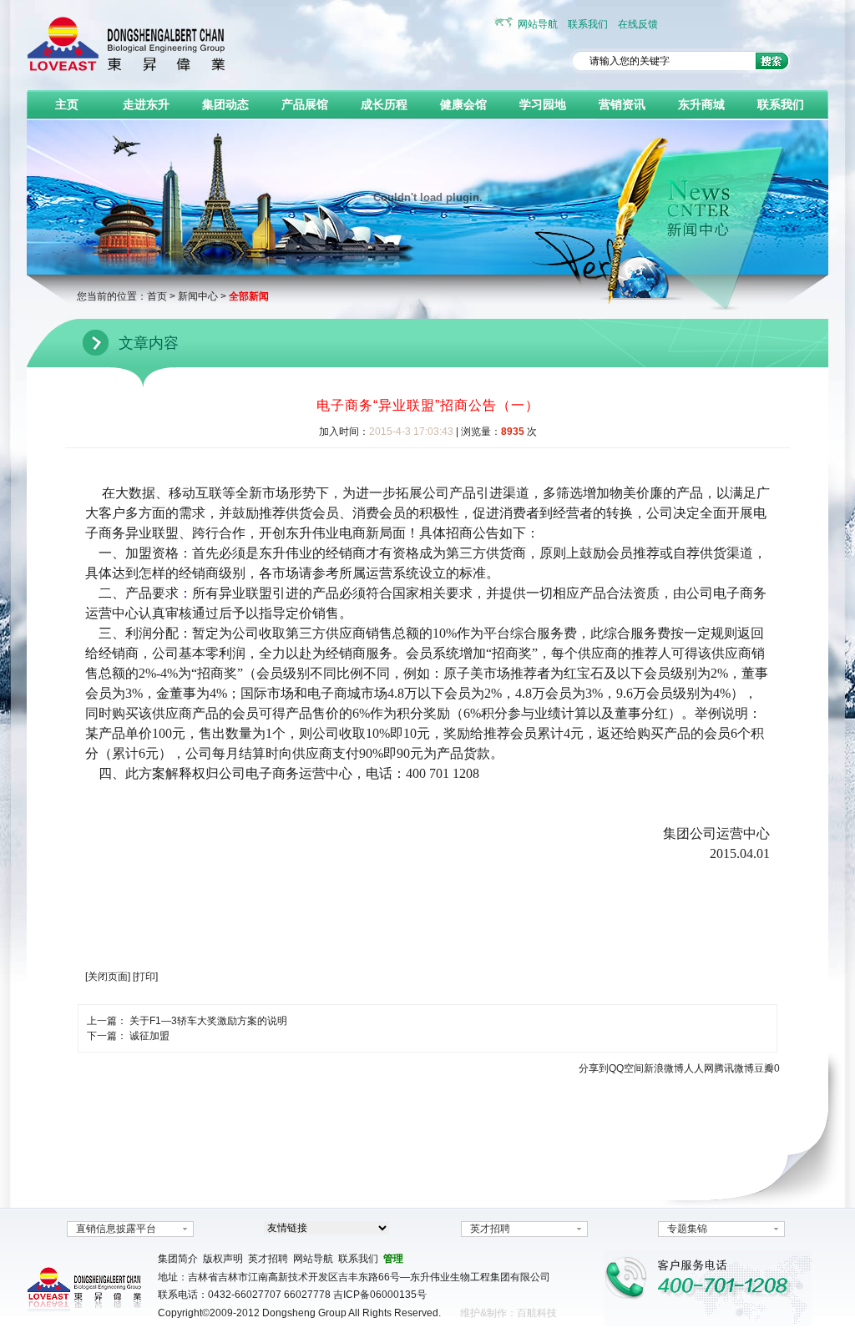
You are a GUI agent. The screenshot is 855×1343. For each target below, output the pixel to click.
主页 (66, 104)
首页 (157, 296)
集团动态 (225, 104)
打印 (145, 976)
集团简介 (178, 1259)
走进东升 (146, 104)
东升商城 (701, 104)
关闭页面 (108, 976)
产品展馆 (304, 104)
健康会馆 (463, 104)
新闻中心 (198, 296)
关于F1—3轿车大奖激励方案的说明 (208, 1021)
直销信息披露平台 (116, 1228)
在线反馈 (638, 24)
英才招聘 (490, 1228)
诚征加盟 (149, 1036)
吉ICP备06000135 (375, 1294)
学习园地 (542, 104)
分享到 (594, 1068)
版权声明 (223, 1259)
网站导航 (538, 24)
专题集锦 (687, 1228)
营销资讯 (622, 104)
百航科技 (537, 1313)
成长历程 (384, 104)
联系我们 (588, 24)
